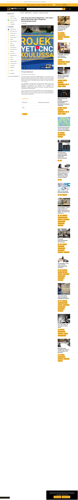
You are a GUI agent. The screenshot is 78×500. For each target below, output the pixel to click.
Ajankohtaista (43, 4)
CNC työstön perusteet (62, 335)
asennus (64, 63)
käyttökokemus (66, 36)
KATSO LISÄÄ (48, 1)
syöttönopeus (60, 333)
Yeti (58, 32)
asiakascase (60, 38)
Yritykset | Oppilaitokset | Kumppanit (33, 4)
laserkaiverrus (60, 82)
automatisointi (60, 36)
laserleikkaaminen (61, 84)
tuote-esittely (60, 136)
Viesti (23, 107)
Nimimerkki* (24, 102)
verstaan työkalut (66, 219)
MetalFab (59, 86)
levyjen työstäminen (61, 34)
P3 (68, 84)
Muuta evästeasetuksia (5, 497)
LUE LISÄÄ (68, 1)
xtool (66, 84)
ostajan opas (64, 215)
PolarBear (64, 86)
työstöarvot (66, 333)
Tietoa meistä (49, 4)
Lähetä (24, 114)
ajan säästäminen (61, 223)
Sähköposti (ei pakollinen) (43, 102)
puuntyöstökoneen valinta (62, 217)
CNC (61, 160)
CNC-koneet (62, 32)
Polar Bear (68, 61)
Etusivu (22, 12)
